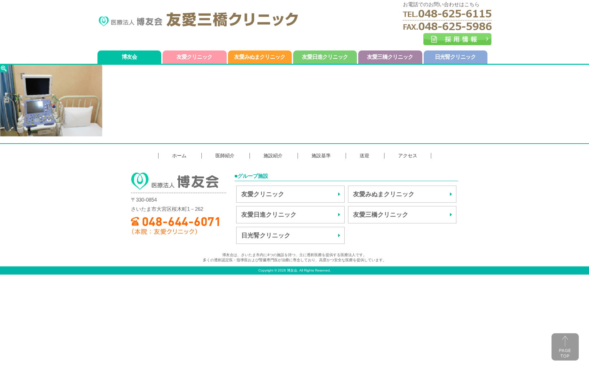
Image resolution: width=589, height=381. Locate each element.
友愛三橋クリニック (390, 57)
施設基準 (321, 155)
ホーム (179, 155)
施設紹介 (273, 155)
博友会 (129, 57)
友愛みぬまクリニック (259, 57)
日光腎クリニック (455, 57)
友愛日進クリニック (325, 57)
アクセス (407, 155)
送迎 (364, 155)
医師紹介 (225, 155)
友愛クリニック (194, 57)
